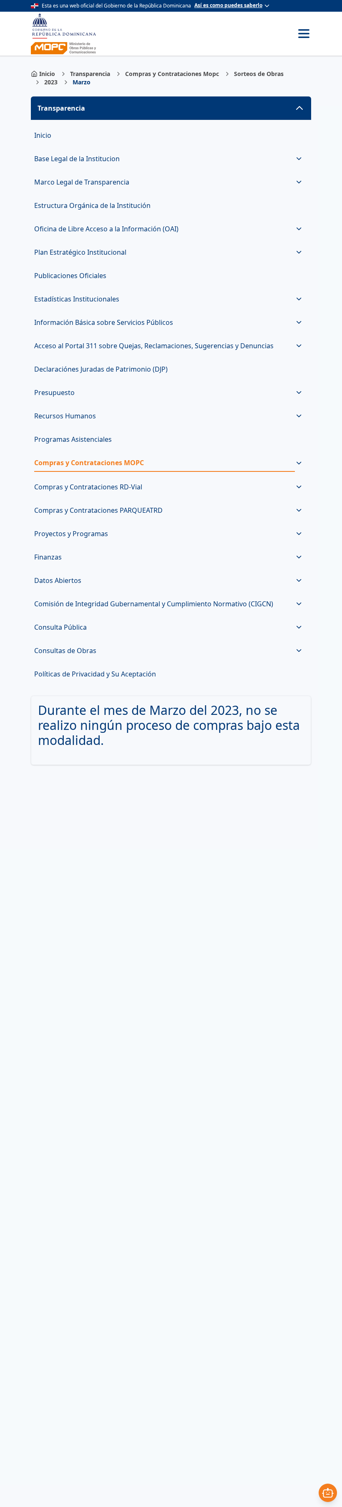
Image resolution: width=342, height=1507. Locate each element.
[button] (171, 108)
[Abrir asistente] (328, 1493)
